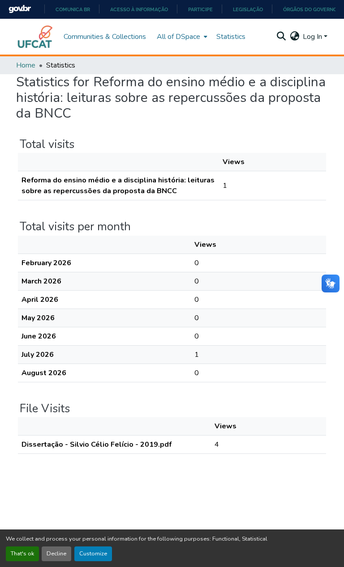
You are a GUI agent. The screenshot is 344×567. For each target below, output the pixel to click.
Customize (93, 554)
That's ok (22, 554)
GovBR (20, 9)
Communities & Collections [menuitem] (105, 37)
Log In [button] (313, 37)
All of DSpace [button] (178, 37)
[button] (35, 36)
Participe (200, 9)
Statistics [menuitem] (230, 37)
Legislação (248, 9)
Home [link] (25, 65)
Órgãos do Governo (310, 9)
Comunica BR (73, 9)
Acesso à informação (139, 9)
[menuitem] (181, 37)
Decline (56, 554)
